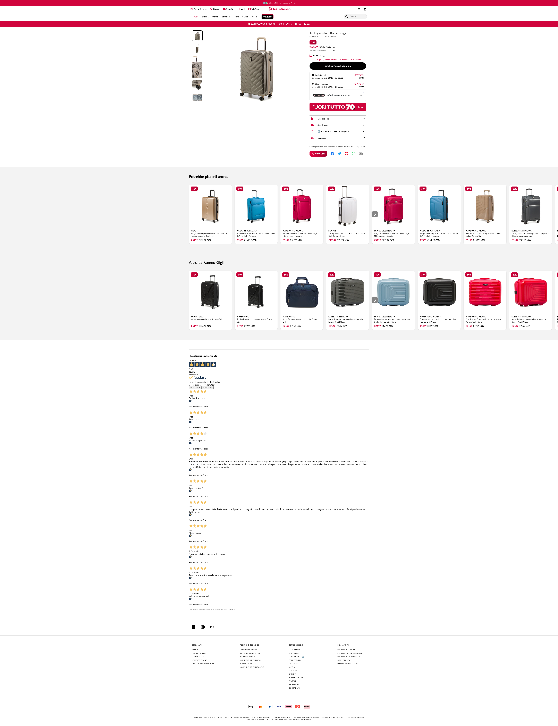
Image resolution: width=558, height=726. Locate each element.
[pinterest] (346, 153)
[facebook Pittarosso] (193, 627)
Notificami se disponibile (337, 66)
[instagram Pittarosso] (203, 627)
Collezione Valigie (349, 147)
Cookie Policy (343, 660)
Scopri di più (360, 147)
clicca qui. (232, 609)
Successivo (207, 388)
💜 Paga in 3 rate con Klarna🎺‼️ (279, 3)
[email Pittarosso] (212, 627)
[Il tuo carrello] (365, 9)
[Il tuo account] (359, 9)
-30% (313, 42)
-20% (331, 188)
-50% (194, 188)
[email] (361, 153)
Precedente (195, 388)
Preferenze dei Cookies (347, 664)
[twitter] (339, 153)
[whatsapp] (353, 153)
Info (334, 50)
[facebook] (332, 153)
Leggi (360, 107)
